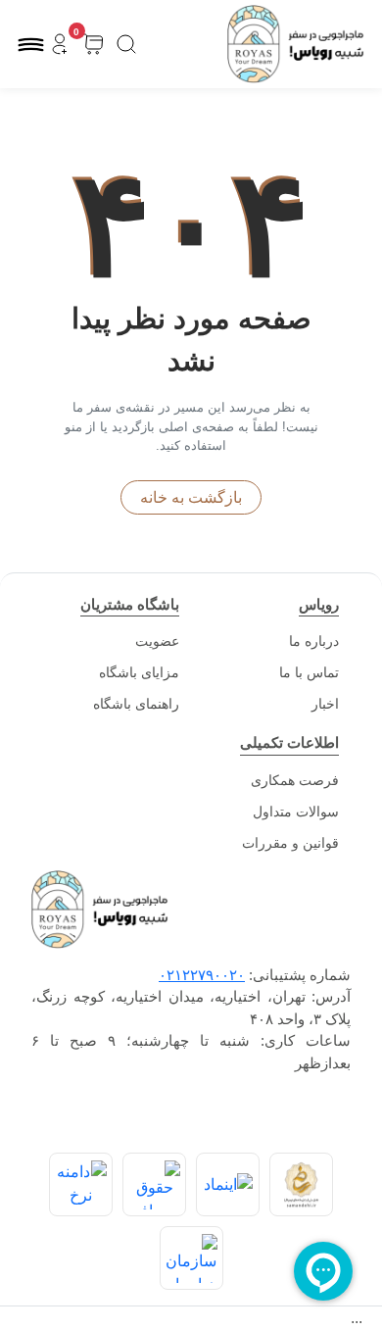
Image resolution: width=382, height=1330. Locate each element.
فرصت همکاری (295, 780)
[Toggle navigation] (31, 44)
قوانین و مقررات (290, 843)
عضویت (157, 641)
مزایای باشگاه (139, 672)
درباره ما (314, 641)
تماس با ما (309, 672)
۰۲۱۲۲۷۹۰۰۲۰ (202, 974)
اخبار (325, 704)
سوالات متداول (296, 811)
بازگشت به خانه (191, 497)
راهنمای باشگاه (136, 704)
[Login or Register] (60, 44)
